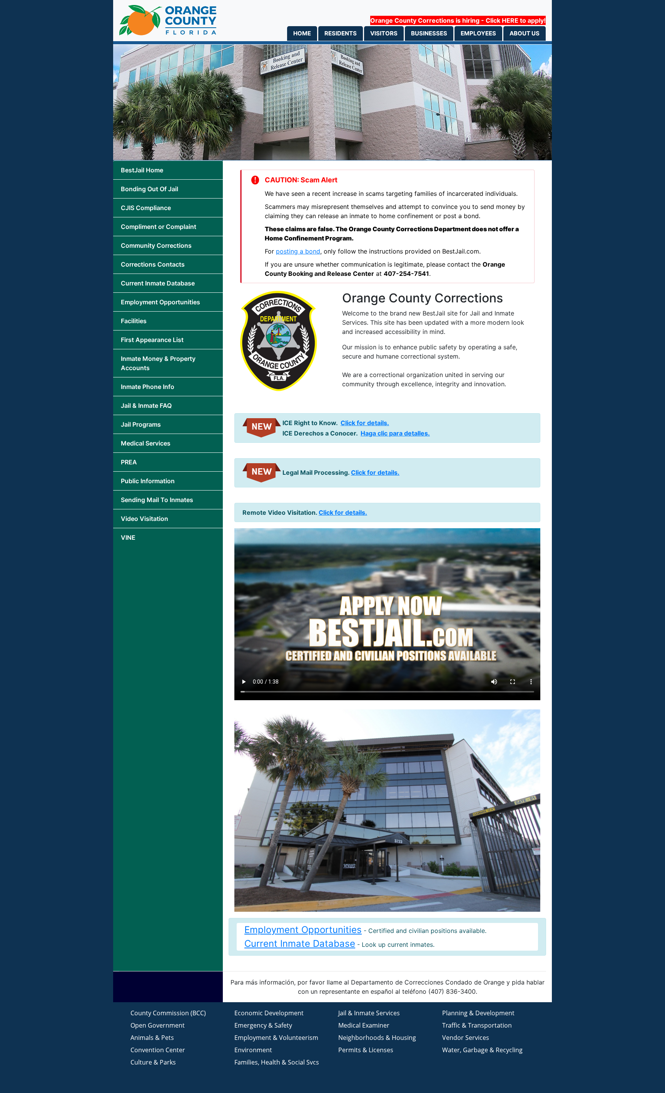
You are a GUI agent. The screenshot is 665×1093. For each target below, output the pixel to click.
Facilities (134, 321)
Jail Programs (141, 424)
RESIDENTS (340, 33)
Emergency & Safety (263, 1025)
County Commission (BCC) (168, 1013)
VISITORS (384, 33)
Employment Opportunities (160, 302)
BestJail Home (142, 170)
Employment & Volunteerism (276, 1037)
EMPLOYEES (478, 33)
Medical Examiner (363, 1025)
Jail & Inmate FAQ (146, 405)
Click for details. (365, 423)
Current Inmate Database (158, 283)
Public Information (148, 481)
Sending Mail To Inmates (157, 500)
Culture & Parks (153, 1062)
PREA (129, 462)
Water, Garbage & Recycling (482, 1050)
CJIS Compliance (146, 208)
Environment (253, 1050)
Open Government (157, 1025)
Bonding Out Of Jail (149, 189)
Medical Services (145, 443)
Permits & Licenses (365, 1050)
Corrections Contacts (153, 264)
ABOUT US (525, 33)
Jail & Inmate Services (369, 1013)
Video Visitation (144, 518)
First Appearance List (152, 340)
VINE (128, 537)
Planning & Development (478, 1013)
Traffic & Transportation (477, 1025)
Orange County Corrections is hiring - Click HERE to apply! (458, 20)
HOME (302, 33)
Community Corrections (156, 245)
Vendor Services (465, 1037)
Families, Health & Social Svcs (276, 1062)
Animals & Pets (152, 1037)
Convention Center (157, 1050)
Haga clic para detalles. (395, 433)
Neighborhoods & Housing (377, 1037)
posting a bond (298, 251)
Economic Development (269, 1013)
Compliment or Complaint (158, 226)
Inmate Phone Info (147, 386)
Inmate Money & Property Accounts (158, 363)
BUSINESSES (429, 33)
